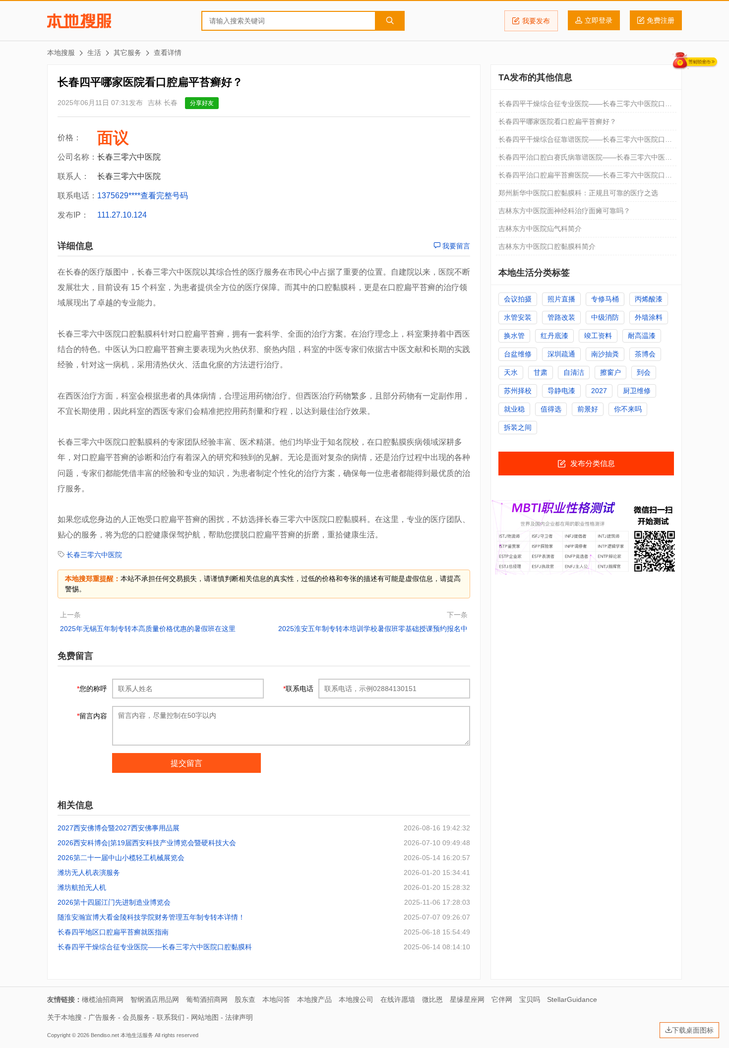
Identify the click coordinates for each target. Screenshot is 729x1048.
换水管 (514, 336)
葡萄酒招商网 (207, 999)
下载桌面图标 (693, 1030)
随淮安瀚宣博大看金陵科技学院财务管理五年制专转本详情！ (151, 917)
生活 (94, 53)
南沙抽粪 (605, 354)
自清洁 (573, 372)
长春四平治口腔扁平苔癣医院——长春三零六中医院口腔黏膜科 (585, 177)
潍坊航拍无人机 (82, 887)
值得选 (551, 409)
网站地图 (205, 1017)
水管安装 (518, 317)
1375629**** (118, 195)
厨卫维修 (637, 391)
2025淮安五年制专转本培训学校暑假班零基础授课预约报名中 (373, 629)
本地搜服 (79, 20)
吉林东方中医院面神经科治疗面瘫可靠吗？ (564, 211)
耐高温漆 (642, 336)
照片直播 (561, 299)
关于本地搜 (64, 1017)
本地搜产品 (314, 999)
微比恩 (432, 999)
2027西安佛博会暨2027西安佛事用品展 (119, 828)
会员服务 (136, 1017)
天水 (511, 372)
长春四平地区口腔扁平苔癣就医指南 (113, 932)
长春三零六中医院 (94, 555)
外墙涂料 (649, 317)
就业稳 (514, 409)
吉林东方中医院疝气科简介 (540, 229)
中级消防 (605, 317)
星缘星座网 (467, 999)
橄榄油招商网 (102, 999)
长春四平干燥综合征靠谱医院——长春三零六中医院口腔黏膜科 (585, 141)
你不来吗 (628, 409)
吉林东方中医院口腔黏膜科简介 (547, 246)
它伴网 (501, 999)
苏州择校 (518, 391)
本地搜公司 (356, 999)
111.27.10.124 (122, 215)
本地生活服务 (137, 1035)
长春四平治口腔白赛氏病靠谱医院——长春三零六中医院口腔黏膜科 (585, 159)
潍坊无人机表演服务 (89, 872)
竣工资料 (598, 336)
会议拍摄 (518, 299)
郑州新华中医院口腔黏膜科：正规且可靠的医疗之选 (578, 193)
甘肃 (540, 372)
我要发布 (536, 21)
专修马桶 (605, 299)
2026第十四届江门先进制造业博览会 (114, 902)
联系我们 (170, 1017)
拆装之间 (518, 427)
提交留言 (186, 763)
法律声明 (239, 1017)
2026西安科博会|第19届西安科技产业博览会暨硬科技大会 (147, 843)
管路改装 (561, 317)
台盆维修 (518, 354)
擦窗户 (610, 372)
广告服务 (102, 1017)
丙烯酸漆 (649, 299)
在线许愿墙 (397, 999)
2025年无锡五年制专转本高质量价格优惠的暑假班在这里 (148, 629)
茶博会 (645, 354)
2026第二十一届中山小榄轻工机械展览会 (121, 858)
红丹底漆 (554, 336)
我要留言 (455, 246)
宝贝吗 (529, 999)
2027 (599, 391)
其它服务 (127, 53)
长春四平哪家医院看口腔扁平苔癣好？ (557, 121)
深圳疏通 (561, 354)
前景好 (587, 409)
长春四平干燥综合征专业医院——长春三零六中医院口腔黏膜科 (155, 947)
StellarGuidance (572, 999)
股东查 (245, 999)
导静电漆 (561, 391)
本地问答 (276, 999)
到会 (644, 372)
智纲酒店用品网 (154, 999)
